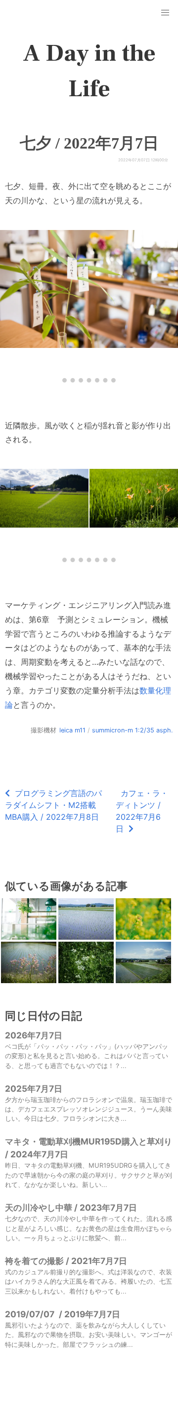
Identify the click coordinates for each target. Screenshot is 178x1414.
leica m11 (72, 730)
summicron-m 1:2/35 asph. (132, 730)
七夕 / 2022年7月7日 (89, 143)
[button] (165, 13)
